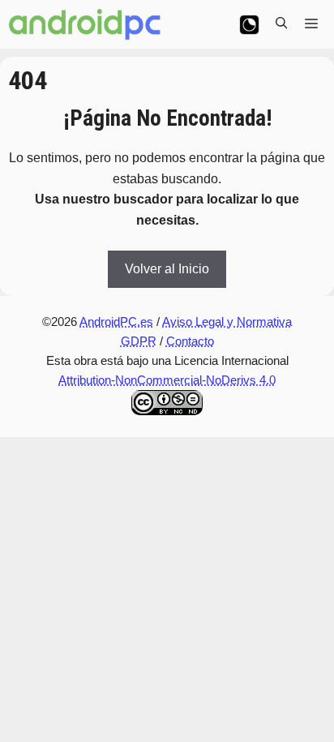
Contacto (190, 341)
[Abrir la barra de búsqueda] (281, 24)
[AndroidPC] (85, 24)
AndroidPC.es (116, 321)
